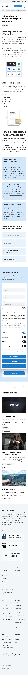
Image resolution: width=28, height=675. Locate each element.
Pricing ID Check (6, 611)
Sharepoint (7, 104)
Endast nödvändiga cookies (14, 366)
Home (3, 10)
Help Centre (18, 608)
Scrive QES (4, 581)
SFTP (5, 106)
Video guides (18, 625)
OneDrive (7, 101)
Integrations (18, 575)
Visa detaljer (20, 351)
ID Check (4, 586)
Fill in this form (15, 214)
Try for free (18, 6)
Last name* (6, 294)
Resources (8, 10)
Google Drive (8, 99)
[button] (14, 235)
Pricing (4, 600)
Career (16, 642)
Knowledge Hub (14, 10)
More (3, 634)
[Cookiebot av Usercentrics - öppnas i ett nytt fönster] (20, 308)
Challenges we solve (20, 615)
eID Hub (4, 584)
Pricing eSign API (6, 608)
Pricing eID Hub (6, 613)
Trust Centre (18, 605)
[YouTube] (15, 654)
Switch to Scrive (8, 529)
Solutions (17, 568)
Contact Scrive (16, 1)
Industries (17, 570)
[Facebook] (3, 654)
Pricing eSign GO (6, 605)
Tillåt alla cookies (14, 356)
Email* (4, 301)
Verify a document (6, 639)
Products (4, 568)
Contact (17, 645)
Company (17, 634)
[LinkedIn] (11, 654)
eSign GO (4, 573)
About (16, 636)
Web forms (4, 578)
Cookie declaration (6, 665)
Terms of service (6, 660)
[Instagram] (7, 654)
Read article (7, 431)
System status (5, 636)
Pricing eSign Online (7, 602)
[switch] (24, 337)
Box (5, 94)
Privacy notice (5, 662)
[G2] (19, 654)
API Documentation (7, 642)
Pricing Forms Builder (7, 619)
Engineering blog (6, 645)
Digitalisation (18, 622)
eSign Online (5, 570)
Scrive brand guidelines (7, 647)
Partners (17, 639)
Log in (24, 1)
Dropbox (7, 97)
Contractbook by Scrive (7, 589)
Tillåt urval (14, 361)
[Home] (5, 6)
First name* (6, 287)
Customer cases (19, 573)
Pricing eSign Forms (7, 616)
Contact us (14, 373)
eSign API (4, 575)
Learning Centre (22, 10)
